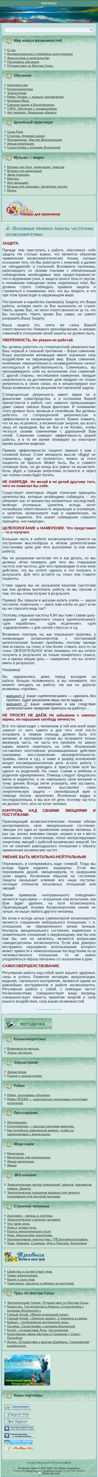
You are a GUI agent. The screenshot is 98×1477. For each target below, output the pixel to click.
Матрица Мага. (18, 100)
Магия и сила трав (21, 1279)
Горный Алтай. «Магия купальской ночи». (38, 1314)
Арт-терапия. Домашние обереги (32, 112)
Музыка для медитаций (24, 171)
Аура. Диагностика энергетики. (30, 1235)
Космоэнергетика (20, 89)
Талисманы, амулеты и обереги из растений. (41, 1283)
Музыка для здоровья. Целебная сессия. (37, 186)
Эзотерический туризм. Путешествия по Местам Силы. (48, 1302)
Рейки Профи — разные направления (35, 97)
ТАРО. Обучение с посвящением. (32, 108)
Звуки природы (18, 174)
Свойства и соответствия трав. (30, 1271)
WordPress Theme (52, 1471)
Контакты (49, 3)
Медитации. (16, 1153)
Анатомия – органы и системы (30, 1215)
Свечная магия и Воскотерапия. (31, 105)
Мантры (13, 178)
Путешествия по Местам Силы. (30, 65)
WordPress (31, 1471)
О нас (11, 50)
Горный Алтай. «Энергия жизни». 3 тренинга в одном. (47, 1318)
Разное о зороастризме (24, 1076)
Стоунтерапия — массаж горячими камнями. (41, 1126)
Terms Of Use (51, 1462)
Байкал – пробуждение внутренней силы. (38, 1322)
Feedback (65, 1462)
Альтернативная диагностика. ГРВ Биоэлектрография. (47, 1239)
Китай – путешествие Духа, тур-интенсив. (38, 1330)
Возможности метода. (23, 1048)
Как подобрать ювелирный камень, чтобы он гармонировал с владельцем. (40, 1132)
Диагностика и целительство (28, 58)
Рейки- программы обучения (28, 1095)
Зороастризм (16, 93)
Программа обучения (23, 62)
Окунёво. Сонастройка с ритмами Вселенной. (41, 1326)
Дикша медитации (21, 143)
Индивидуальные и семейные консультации (40, 54)
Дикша (12, 1165)
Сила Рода (15, 132)
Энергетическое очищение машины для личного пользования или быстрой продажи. (43, 1194)
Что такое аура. (18, 1223)
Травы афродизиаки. (22, 1275)
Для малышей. (18, 182)
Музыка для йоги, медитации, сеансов (35, 167)
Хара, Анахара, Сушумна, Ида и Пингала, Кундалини (47, 1243)
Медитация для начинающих (29, 1157)
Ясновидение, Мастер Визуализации (34, 139)
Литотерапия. (17, 1122)
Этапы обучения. (20, 1052)
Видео (11, 190)
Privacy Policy (35, 1462)
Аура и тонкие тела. (22, 1227)
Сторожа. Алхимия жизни (26, 136)
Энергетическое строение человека (33, 1219)
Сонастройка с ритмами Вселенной (33, 147)
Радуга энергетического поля (29, 1231)
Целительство (17, 85)
